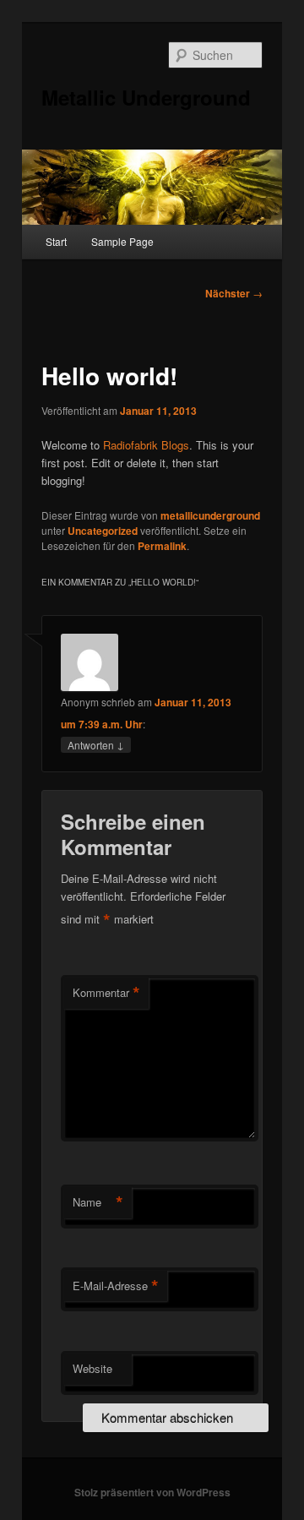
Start (56, 241)
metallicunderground (210, 515)
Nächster (234, 293)
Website (92, 1368)
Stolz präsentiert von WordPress (152, 1492)
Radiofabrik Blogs (146, 445)
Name (98, 1202)
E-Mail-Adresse (116, 1285)
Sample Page (122, 241)
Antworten (96, 744)
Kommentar (106, 992)
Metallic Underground (146, 97)
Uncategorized (103, 530)
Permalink (162, 545)
